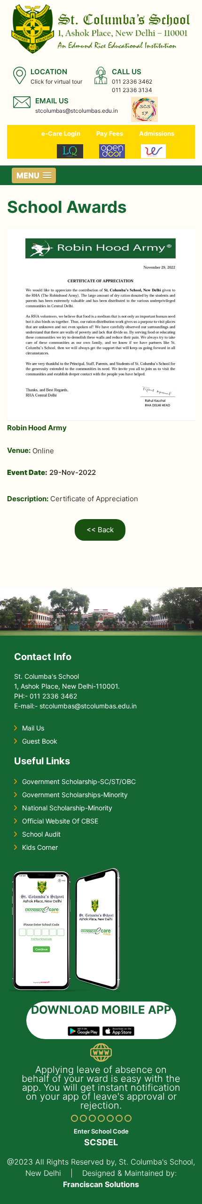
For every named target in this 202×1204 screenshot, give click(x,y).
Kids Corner (40, 847)
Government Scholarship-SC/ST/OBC (79, 781)
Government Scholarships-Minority (75, 795)
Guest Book (39, 741)
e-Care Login (60, 133)
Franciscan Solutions (101, 1184)
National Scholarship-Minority (67, 808)
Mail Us (33, 728)
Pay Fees (109, 133)
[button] (34, 175)
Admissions (156, 133)
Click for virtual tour (56, 81)
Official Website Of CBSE (60, 821)
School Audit (41, 834)
